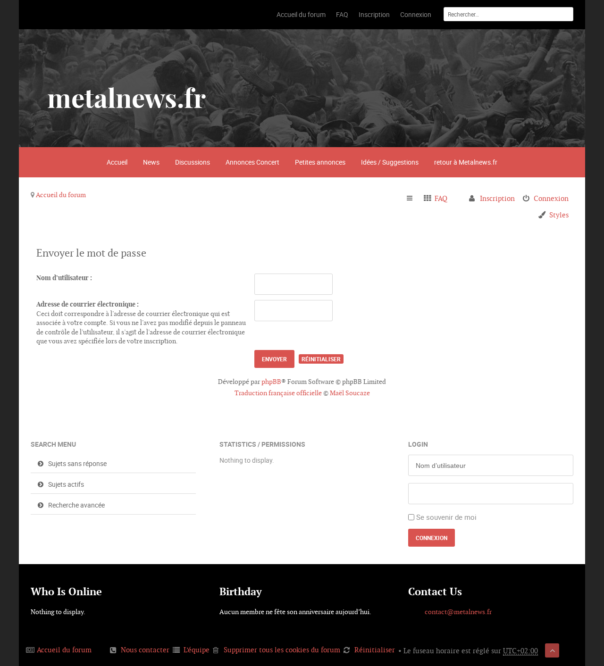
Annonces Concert (252, 162)
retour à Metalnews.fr (465, 162)
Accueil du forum (61, 195)
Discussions (192, 162)
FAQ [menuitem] (441, 198)
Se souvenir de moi (446, 517)
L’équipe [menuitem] (197, 649)
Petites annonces (320, 162)
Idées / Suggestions (390, 162)
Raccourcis (413, 199)
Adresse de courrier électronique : (87, 304)
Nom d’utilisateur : (64, 278)
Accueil (117, 162)
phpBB (271, 381)
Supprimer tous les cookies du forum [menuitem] (282, 649)
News (151, 162)
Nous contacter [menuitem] (145, 649)
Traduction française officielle (278, 393)
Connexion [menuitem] (551, 198)
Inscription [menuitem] (497, 198)
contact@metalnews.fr (458, 612)
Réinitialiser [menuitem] (374, 649)
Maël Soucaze (350, 393)
